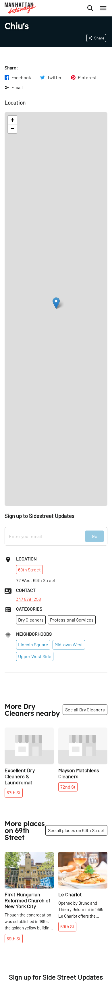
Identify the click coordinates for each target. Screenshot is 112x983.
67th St (14, 792)
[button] (56, 303)
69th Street (29, 569)
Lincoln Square (33, 644)
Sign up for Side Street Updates (56, 977)
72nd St (68, 786)
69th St (14, 938)
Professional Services (72, 619)
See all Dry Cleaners (85, 709)
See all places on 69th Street (76, 830)
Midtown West (69, 644)
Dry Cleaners (31, 619)
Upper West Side (34, 656)
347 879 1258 (28, 599)
